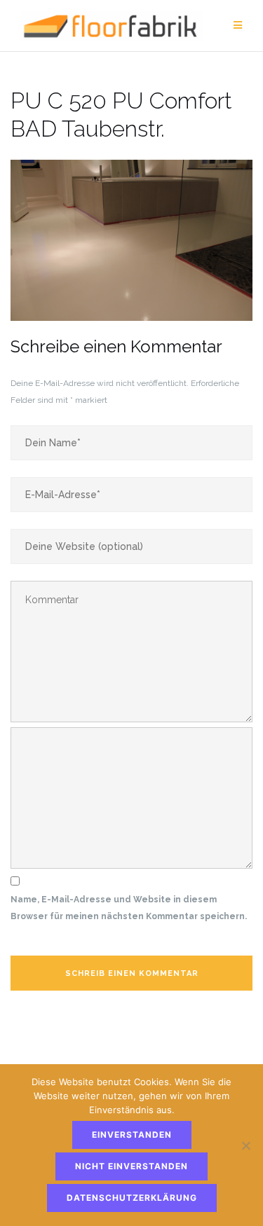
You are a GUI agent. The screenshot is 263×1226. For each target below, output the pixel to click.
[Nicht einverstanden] (245, 1145)
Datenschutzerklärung (132, 1197)
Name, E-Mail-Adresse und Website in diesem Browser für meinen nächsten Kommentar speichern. (129, 908)
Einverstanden (132, 1134)
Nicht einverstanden (131, 1166)
